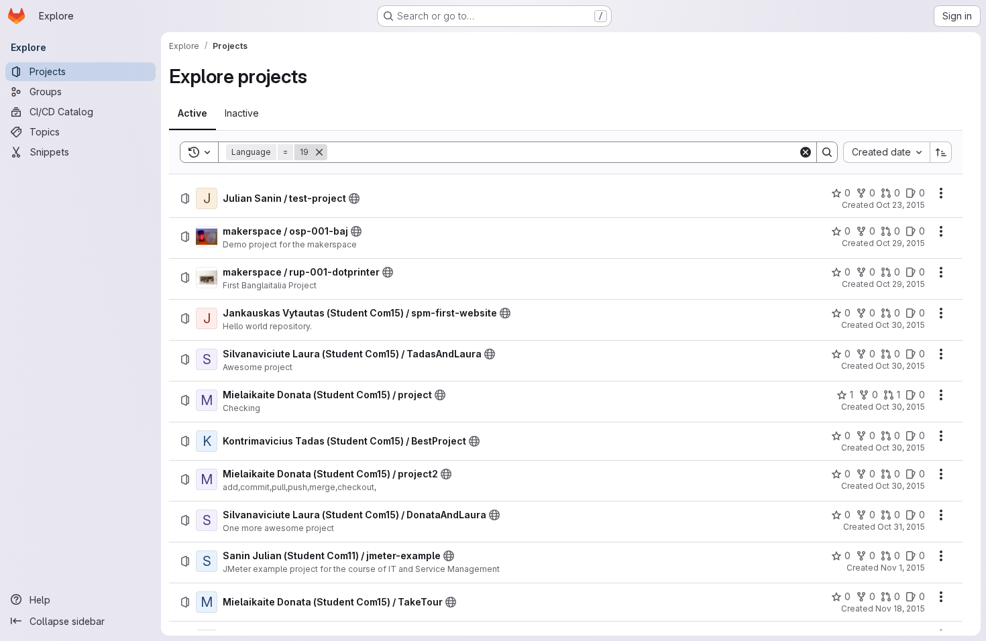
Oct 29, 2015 (900, 243)
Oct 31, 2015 (901, 527)
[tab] (192, 113)
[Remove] (319, 152)
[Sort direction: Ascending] (941, 152)
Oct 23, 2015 (900, 205)
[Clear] (806, 152)
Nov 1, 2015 (903, 568)
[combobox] (886, 152)
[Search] (827, 152)
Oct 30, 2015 (900, 325)
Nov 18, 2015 (900, 608)
